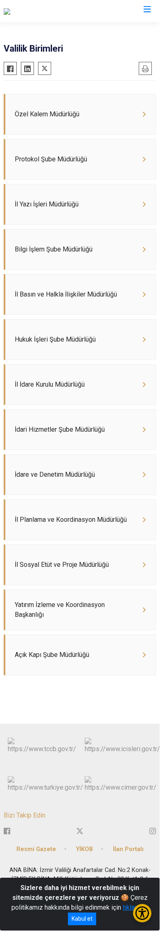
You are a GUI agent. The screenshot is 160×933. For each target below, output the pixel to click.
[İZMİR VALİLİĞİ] (25, 11)
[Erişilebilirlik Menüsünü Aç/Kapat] (142, 913)
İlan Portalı (128, 849)
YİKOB (84, 849)
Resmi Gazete (36, 849)
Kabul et (82, 918)
